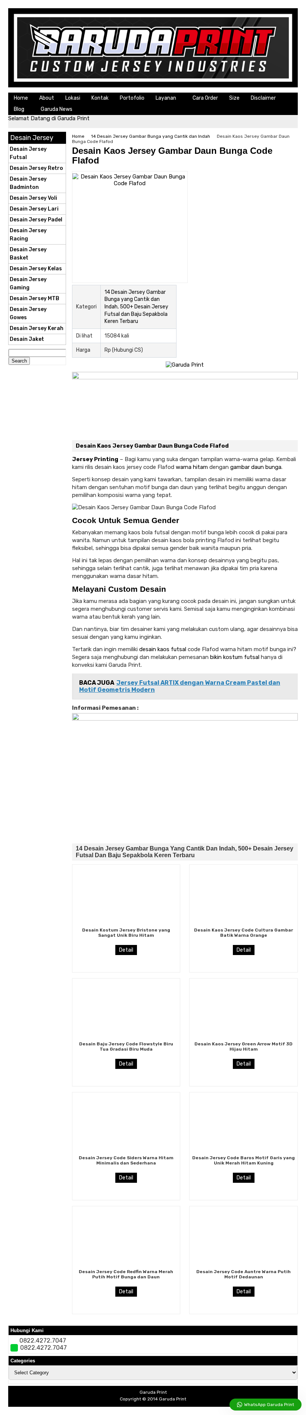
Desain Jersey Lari (34, 209)
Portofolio (132, 98)
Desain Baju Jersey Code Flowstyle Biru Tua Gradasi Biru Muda (126, 1046)
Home (21, 98)
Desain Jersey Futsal (28, 153)
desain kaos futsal (162, 649)
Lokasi (72, 98)
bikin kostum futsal (234, 657)
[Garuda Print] (153, 85)
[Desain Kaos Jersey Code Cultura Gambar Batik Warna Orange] (244, 923)
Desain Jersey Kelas (36, 268)
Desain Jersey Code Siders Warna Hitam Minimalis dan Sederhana (126, 1160)
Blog (19, 109)
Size (234, 98)
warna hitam (192, 467)
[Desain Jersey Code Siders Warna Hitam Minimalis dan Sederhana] (126, 1151)
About (46, 98)
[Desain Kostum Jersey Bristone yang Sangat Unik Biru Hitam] (126, 923)
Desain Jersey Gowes (28, 313)
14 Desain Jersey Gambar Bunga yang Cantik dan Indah (150, 136)
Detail (126, 950)
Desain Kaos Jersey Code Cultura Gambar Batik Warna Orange (243, 932)
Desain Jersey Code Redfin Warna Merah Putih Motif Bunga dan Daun (126, 1274)
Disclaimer (263, 98)
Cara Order (205, 98)
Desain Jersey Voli (33, 198)
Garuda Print (172, 1399)
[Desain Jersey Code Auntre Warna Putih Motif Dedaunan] (244, 1265)
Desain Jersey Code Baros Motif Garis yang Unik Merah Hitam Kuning (243, 1160)
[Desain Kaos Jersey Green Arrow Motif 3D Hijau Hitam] (244, 1037)
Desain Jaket (27, 339)
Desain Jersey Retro (36, 168)
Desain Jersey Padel (36, 220)
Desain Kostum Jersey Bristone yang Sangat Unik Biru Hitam (126, 932)
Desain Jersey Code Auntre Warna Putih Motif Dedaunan (243, 1274)
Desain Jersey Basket (28, 253)
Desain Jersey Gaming (28, 283)
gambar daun (247, 467)
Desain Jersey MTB (34, 298)
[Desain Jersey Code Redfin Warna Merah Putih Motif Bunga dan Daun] (126, 1265)
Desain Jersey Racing (28, 234)
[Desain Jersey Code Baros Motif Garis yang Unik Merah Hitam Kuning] (244, 1151)
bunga (273, 467)
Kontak (100, 98)
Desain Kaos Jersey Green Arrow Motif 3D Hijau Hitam (243, 1046)
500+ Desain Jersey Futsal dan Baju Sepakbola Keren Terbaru (136, 314)
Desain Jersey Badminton (28, 183)
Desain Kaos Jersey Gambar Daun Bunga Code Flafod (172, 155)
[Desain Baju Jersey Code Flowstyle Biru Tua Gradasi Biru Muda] (126, 1037)
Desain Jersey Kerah (36, 328)
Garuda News (56, 109)
